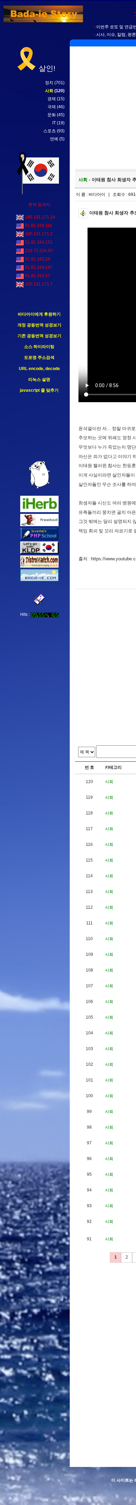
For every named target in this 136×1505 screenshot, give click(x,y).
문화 (51, 114)
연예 (54, 139)
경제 (51, 98)
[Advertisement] (39, 427)
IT (54, 122)
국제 (51, 106)
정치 (49, 82)
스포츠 (49, 130)
